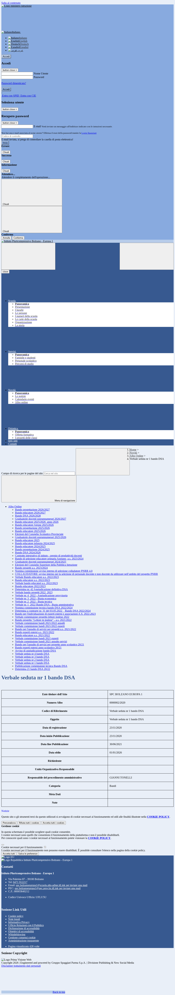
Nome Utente (41, 73)
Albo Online (136, 455)
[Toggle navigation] (28, 256)
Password (39, 77)
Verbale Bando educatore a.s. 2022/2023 (37, 577)
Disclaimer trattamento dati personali (21, 965)
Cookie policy (15, 916)
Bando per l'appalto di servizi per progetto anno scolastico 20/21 (49, 644)
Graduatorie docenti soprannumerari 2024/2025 (40, 561)
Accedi (6, 56)
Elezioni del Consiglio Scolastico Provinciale (39, 534)
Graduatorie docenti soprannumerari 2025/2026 (40, 537)
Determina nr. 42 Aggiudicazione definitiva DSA (41, 589)
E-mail (37, 126)
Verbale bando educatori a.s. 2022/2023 (36, 583)
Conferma (18, 238)
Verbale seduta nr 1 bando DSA (32, 662)
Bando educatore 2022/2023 (30, 586)
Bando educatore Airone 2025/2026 (34, 524)
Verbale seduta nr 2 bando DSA (32, 659)
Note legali (14, 919)
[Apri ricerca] (147, 256)
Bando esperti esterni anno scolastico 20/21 (38, 647)
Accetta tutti (53, 823)
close (5, 271)
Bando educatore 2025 (27, 540)
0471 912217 (20, 882)
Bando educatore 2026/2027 (30, 512)
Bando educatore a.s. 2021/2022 (32, 635)
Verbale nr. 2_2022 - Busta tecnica (33, 601)
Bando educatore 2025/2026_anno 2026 (36, 521)
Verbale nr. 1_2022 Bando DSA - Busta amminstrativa (44, 604)
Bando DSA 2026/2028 (28, 515)
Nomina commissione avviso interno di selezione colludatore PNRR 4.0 (53, 570)
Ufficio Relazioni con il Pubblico (26, 925)
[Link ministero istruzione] (16, 5)
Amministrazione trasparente (23, 940)
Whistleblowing (16, 934)
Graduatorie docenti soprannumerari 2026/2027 (40, 518)
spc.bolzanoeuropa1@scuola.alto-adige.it (51, 885)
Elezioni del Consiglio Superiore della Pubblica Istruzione (46, 564)
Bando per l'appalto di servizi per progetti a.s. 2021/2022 (45, 629)
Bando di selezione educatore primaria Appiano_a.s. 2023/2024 (49, 558)
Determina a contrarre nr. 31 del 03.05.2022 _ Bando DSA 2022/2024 (53, 610)
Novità (133, 452)
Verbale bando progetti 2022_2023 (33, 592)
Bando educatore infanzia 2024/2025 (35, 543)
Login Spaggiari (89, 133)
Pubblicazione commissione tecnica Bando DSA (41, 666)
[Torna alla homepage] (87, 241)
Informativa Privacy (19, 922)
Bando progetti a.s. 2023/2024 (31, 567)
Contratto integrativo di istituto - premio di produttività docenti (48, 555)
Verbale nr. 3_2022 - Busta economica (35, 598)
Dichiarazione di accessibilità (23, 928)
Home (133, 449)
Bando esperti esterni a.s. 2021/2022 (34, 632)
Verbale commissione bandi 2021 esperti (36, 638)
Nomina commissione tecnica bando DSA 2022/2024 (43, 607)
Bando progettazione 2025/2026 (32, 528)
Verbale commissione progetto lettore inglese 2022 (42, 616)
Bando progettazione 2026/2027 (32, 509)
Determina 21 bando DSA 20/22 (32, 669)
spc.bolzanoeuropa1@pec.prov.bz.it (47, 888)
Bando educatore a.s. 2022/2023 (32, 580)
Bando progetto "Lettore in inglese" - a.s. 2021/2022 (43, 620)
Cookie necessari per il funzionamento (22, 847)
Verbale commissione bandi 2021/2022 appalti (40, 623)
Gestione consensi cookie (22, 937)
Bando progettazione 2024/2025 (32, 549)
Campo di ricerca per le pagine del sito (22, 473)
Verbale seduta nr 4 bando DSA (32, 653)
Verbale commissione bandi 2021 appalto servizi (41, 641)
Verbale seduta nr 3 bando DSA (32, 656)
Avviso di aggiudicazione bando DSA (35, 650)
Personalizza (9, 823)
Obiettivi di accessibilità (21, 931)
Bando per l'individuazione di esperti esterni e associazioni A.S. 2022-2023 (55, 613)
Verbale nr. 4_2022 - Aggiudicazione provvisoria (41, 595)
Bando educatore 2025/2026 (30, 531)
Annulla (6, 238)
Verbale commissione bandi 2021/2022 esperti (40, 626)
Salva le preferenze (27, 853)
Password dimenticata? (13, 83)
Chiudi (6, 152)
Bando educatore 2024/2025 (30, 546)
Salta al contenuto (11, 2)
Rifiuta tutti (29, 823)
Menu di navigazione (64, 500)
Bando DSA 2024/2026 (28, 552)
